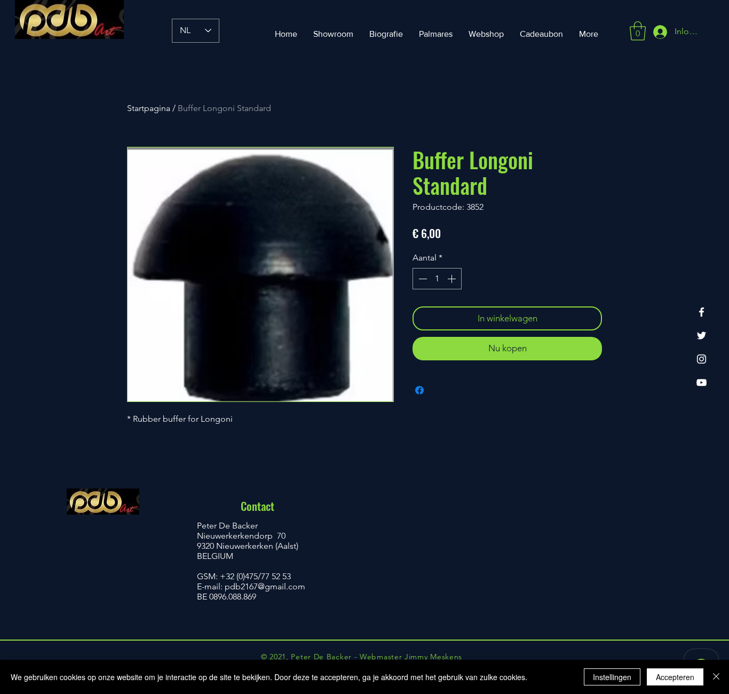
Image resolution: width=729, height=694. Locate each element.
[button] (638, 31)
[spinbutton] (437, 279)
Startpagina (148, 108)
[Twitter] (701, 335)
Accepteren (675, 677)
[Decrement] (421, 279)
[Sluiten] (716, 676)
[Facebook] (701, 312)
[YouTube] (701, 382)
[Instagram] (701, 359)
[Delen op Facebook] (419, 390)
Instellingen (612, 677)
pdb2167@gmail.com (265, 586)
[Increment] (452, 279)
